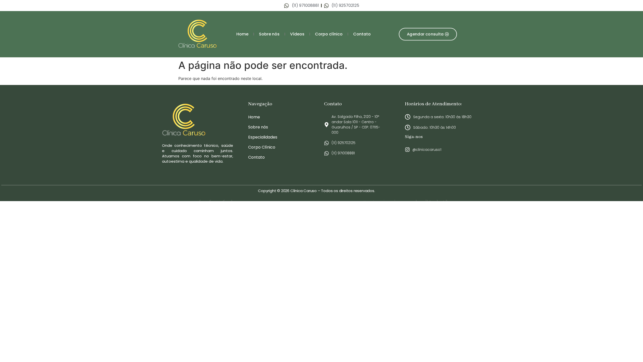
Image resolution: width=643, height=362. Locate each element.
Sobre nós (269, 34)
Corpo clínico (329, 34)
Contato (362, 34)
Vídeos (297, 34)
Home (242, 34)
